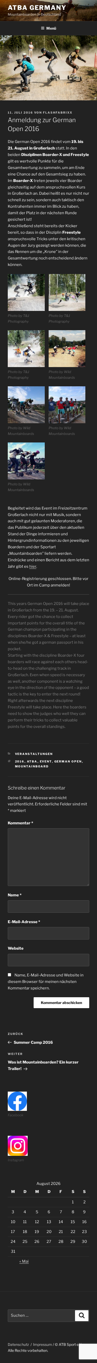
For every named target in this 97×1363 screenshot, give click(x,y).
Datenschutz (18, 1344)
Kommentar (20, 823)
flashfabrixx (57, 112)
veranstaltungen (34, 754)
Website (16, 948)
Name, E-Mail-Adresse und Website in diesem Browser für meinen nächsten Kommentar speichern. (46, 981)
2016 (20, 761)
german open (68, 761)
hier (32, 566)
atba (32, 761)
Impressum (42, 1344)
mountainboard (32, 766)
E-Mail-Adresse (24, 921)
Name (14, 895)
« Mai (24, 1261)
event (46, 761)
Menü (51, 28)
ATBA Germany (37, 7)
